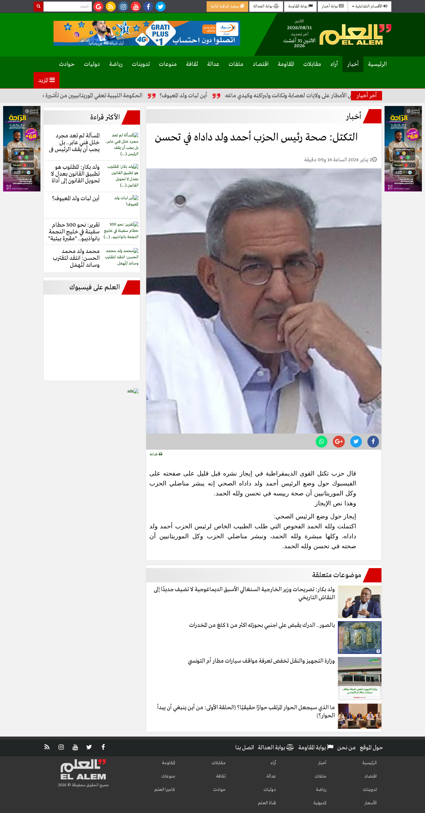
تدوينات (141, 64)
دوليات (92, 64)
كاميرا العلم (164, 790)
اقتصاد (261, 64)
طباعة (154, 454)
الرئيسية (377, 64)
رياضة (116, 64)
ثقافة (192, 64)
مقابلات (312, 64)
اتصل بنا (244, 747)
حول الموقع (371, 747)
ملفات (236, 64)
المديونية (319, 803)
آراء (334, 64)
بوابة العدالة (263, 6)
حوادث (67, 64)
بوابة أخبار (330, 6)
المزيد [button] (43, 80)
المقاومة (286, 64)
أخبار (353, 64)
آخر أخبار (367, 95)
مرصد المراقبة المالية (225, 6)
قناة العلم (267, 803)
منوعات (168, 64)
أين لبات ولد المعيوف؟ (206, 95)
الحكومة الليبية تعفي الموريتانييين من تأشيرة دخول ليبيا (104, 95)
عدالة (213, 64)
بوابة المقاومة (298, 6)
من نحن (346, 747)
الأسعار (370, 803)
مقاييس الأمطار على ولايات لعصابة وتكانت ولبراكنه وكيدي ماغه (318, 95)
